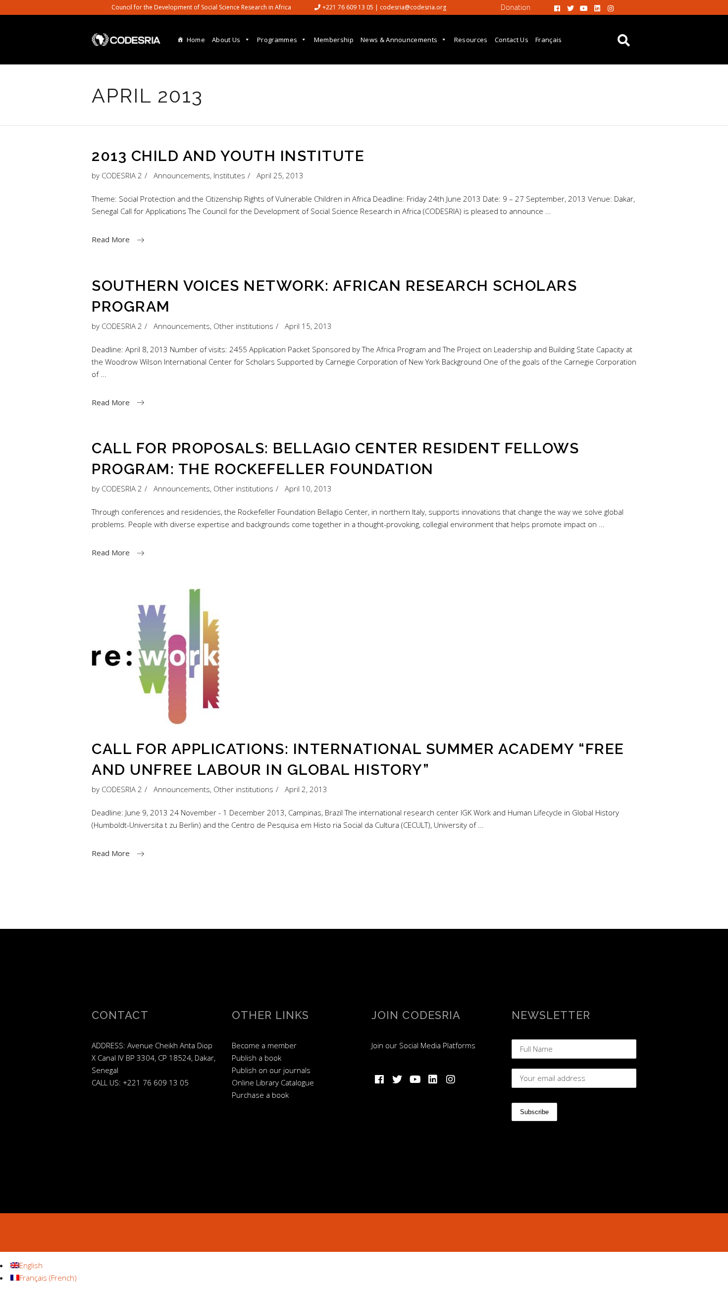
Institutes (229, 175)
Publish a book (256, 1058)
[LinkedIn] (597, 7)
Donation (515, 7)
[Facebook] (557, 7)
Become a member (264, 1045)
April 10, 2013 (308, 488)
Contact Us (511, 39)
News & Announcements (399, 39)
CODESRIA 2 (122, 175)
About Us (226, 39)
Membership (334, 39)
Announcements (182, 175)
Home (196, 39)
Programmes (277, 39)
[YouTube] (583, 7)
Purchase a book (260, 1095)
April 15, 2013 (308, 326)
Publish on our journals (271, 1070)
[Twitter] (570, 7)
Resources (471, 39)
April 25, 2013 (280, 175)
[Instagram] (610, 7)
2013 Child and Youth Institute (228, 155)
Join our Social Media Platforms (423, 1045)
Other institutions (243, 326)
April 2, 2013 (306, 789)
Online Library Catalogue (273, 1082)
